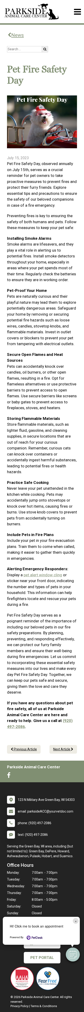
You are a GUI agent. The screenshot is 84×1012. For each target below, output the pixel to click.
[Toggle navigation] (77, 12)
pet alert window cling (43, 575)
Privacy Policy (19, 1006)
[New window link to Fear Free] (49, 978)
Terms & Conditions (44, 1006)
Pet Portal (42, 957)
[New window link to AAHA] (23, 978)
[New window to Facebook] (10, 776)
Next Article (62, 749)
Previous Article (25, 749)
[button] (73, 954)
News (17, 35)
